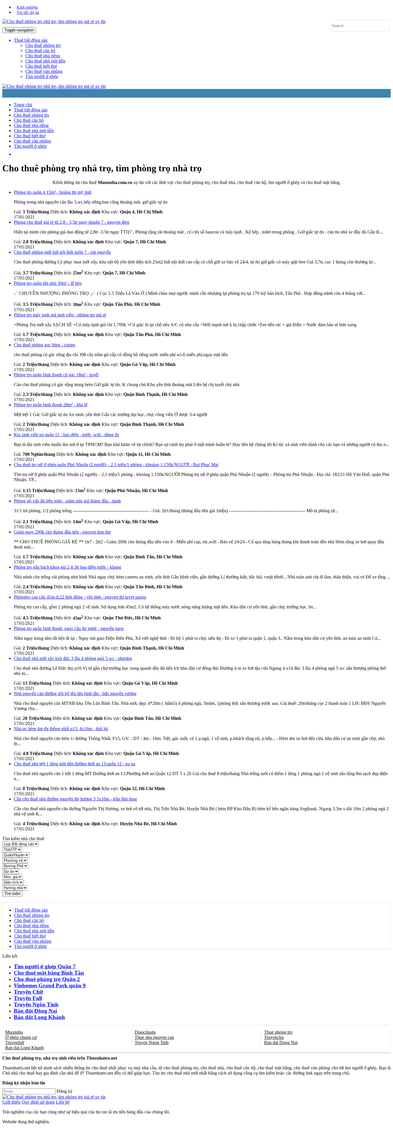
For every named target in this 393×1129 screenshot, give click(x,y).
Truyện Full (28, 998)
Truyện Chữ (28, 992)
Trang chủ (23, 104)
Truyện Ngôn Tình (36, 1004)
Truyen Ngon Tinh (152, 1042)
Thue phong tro (278, 1032)
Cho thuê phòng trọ (43, 45)
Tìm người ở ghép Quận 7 (45, 966)
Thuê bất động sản (30, 109)
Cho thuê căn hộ (40, 50)
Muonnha (14, 1032)
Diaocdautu (145, 1032)
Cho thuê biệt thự (41, 66)
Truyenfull (14, 1042)
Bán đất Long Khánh (39, 1017)
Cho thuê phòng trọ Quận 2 (47, 979)
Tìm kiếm (12, 893)
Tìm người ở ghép (41, 76)
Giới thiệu (11, 1102)
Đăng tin (135, 154)
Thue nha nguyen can (154, 1037)
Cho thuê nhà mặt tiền (45, 60)
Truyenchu (274, 1037)
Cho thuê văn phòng (43, 71)
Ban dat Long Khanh (24, 1047)
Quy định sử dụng (38, 1102)
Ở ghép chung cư (21, 1037)
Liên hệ (63, 1102)
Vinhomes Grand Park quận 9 (50, 985)
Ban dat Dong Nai (280, 1042)
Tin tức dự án (28, 12)
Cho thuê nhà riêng (42, 55)
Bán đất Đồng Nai (35, 1011)
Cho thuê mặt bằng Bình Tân (49, 973)
